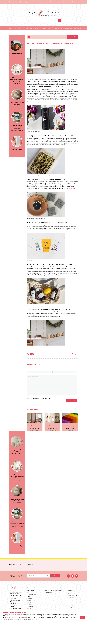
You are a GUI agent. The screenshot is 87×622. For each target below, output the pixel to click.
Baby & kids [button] (37, 28)
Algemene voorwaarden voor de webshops (72, 595)
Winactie (40, 2)
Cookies (70, 599)
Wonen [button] (31, 28)
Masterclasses (48, 592)
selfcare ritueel (61, 270)
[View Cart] (82, 617)
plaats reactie (71, 400)
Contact (70, 607)
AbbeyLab (63, 266)
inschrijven (55, 576)
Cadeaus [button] (57, 28)
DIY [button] (52, 28)
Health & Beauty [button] (68, 28)
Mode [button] (19, 28)
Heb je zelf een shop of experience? (53, 590)
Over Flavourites (18, 2)
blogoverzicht (72, 37)
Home (10, 2)
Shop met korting (31, 594)
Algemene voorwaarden (71, 591)
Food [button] (62, 28)
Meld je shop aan (28, 2)
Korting (15, 28)
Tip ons (29, 608)
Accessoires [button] (25, 28)
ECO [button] (49, 28)
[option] (16, 46)
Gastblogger (73, 354)
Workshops (30, 606)
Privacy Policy (34, 619)
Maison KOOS (72, 188)
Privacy (69, 601)
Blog (35, 2)
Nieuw (10, 28)
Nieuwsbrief (57, 2)
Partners (51, 2)
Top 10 (45, 2)
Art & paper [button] (44, 28)
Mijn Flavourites (66, 2)
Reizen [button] (75, 28)
